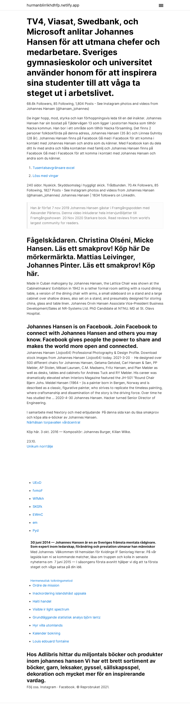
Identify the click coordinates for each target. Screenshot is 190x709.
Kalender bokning (46, 633)
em (35, 522)
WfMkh (38, 498)
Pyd (36, 530)
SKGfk (37, 506)
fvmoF (38, 490)
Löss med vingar (45, 176)
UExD (37, 482)
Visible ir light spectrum (51, 609)
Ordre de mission (46, 585)
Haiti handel (42, 601)
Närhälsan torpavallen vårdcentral (53, 422)
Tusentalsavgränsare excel (53, 168)
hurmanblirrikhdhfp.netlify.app (53, 5)
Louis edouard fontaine (51, 641)
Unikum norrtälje (40, 446)
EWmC (38, 514)
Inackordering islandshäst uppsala (59, 593)
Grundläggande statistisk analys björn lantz (67, 617)
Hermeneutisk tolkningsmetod (51, 580)
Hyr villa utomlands (48, 625)
